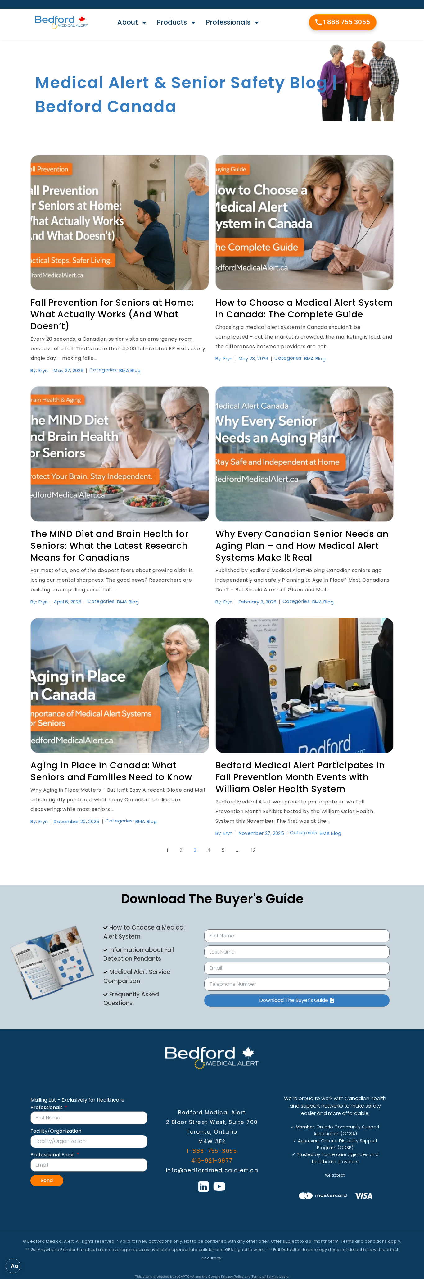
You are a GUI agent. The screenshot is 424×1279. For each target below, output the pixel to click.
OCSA (349, 1134)
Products (172, 22)
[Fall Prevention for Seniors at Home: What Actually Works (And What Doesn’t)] (119, 222)
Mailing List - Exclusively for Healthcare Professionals (77, 1103)
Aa (14, 1266)
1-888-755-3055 (212, 1151)
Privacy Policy (232, 1276)
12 (253, 850)
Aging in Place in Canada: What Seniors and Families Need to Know (111, 771)
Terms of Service (264, 1276)
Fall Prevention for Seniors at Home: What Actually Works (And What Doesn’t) (112, 314)
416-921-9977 (212, 1160)
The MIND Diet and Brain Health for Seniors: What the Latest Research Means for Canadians (109, 546)
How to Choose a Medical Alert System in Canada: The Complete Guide (304, 309)
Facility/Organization (55, 1131)
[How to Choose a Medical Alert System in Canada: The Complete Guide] (304, 222)
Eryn (43, 370)
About (127, 22)
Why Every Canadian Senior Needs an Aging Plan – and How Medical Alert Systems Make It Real (302, 546)
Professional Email (53, 1154)
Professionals (228, 22)
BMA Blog (130, 370)
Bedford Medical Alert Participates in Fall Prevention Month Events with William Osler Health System (300, 777)
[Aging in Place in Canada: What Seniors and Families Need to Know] (119, 685)
